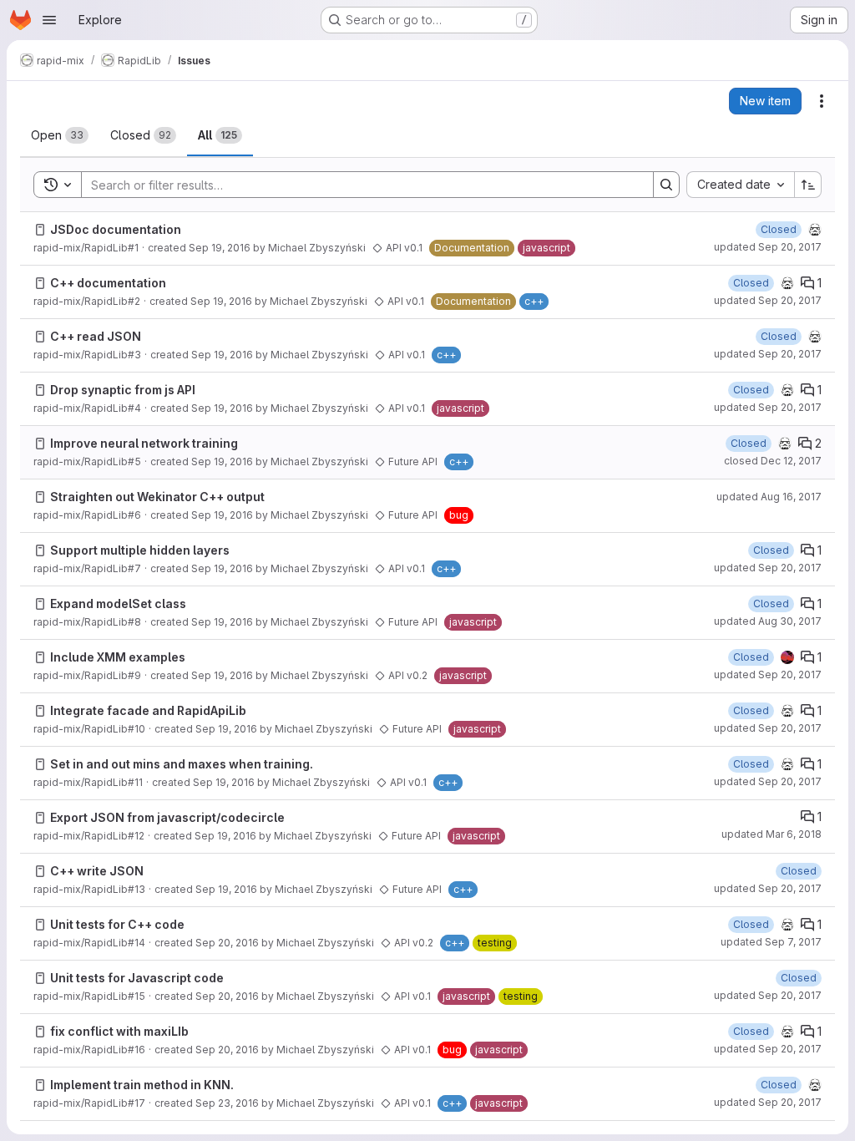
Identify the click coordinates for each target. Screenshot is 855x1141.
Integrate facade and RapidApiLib (148, 710)
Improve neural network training (144, 443)
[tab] (59, 135)
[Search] (666, 184)
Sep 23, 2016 (227, 1103)
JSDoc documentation (115, 229)
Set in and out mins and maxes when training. (181, 764)
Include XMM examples (117, 657)
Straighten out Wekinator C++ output (157, 496)
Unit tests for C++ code (117, 924)
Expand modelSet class (118, 603)
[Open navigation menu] (49, 20)
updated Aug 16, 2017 (769, 496)
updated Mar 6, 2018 (771, 834)
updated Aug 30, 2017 (768, 621)
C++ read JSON (95, 336)
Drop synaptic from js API (122, 390)
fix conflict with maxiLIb (119, 1031)
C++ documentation (108, 283)
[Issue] (40, 229)
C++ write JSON (97, 871)
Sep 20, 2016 (227, 942)
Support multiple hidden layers (140, 550)
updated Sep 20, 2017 (768, 247)
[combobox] (740, 184)
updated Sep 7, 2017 (771, 942)
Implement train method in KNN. (142, 1085)
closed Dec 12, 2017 (773, 460)
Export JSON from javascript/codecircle (167, 817)
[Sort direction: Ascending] (808, 184)
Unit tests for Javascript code (137, 978)
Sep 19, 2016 (219, 247)
